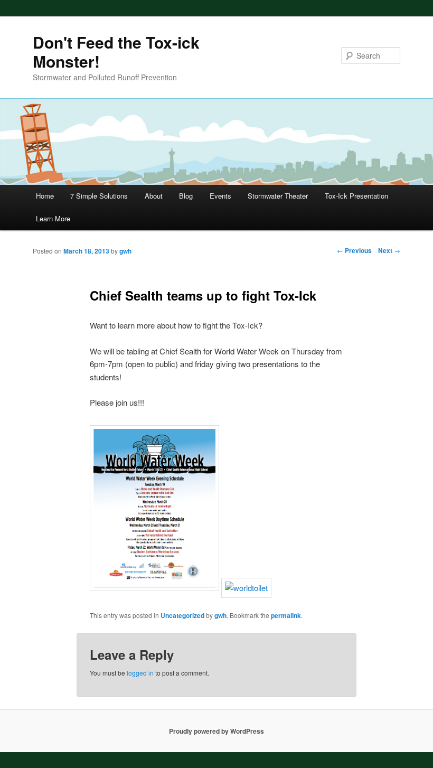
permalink (286, 615)
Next (389, 250)
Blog (186, 196)
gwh (220, 615)
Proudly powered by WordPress (216, 731)
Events (220, 196)
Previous (354, 250)
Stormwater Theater (278, 196)
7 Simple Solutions (99, 196)
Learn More (53, 218)
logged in (140, 672)
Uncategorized (182, 615)
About (154, 196)
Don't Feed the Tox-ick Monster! (116, 51)
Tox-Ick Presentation (356, 196)
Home (45, 196)
